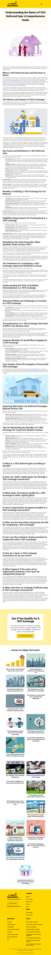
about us (28, 896)
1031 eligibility (10, 927)
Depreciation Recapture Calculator (34, 924)
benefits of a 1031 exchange (15, 432)
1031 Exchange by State (12, 934)
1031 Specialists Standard (13, 929)
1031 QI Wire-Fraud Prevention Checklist (33, 941)
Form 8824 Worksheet (31, 927)
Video (27, 906)
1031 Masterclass (11, 924)
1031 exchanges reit (19, 155)
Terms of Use (29, 915)
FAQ (8, 939)
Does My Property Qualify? (25, 635)
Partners (28, 904)
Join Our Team (29, 899)
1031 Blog (9, 931)
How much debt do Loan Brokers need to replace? (33, 945)
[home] (23, 4)
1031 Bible (9, 922)
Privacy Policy (29, 912)
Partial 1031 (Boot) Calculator (33, 929)
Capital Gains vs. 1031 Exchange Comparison (33, 935)
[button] (41, 4)
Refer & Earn (29, 901)
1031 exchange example (33, 290)
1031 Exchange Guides (12, 936)
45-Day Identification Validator (33, 931)
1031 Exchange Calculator (32, 922)
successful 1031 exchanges (32, 369)
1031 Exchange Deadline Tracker (33, 938)
